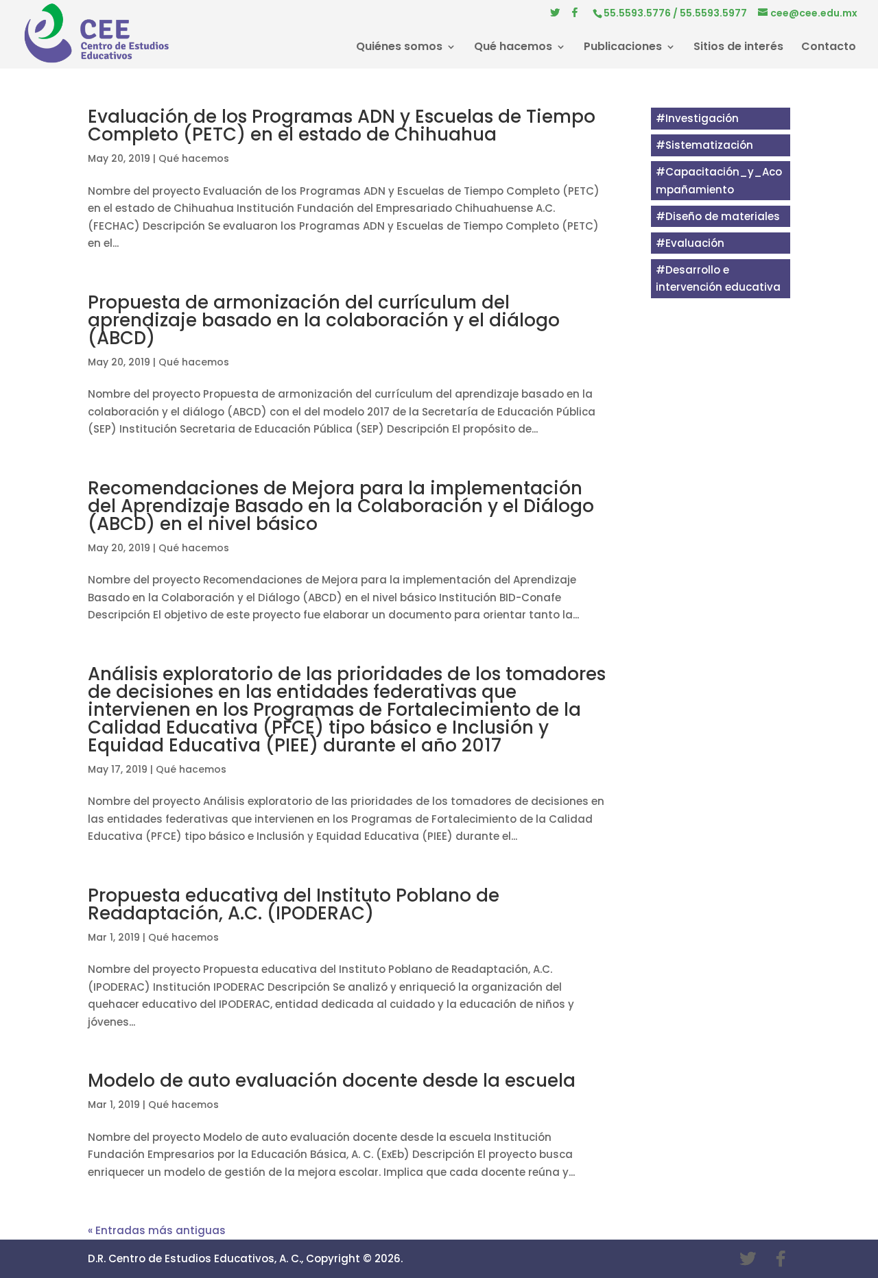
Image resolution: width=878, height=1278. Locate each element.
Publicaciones (623, 48)
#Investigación (697, 118)
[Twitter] (554, 16)
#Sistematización (704, 145)
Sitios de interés (738, 48)
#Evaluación (690, 243)
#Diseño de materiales (718, 216)
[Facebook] (574, 16)
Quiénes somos (399, 48)
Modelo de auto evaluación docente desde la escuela (332, 1080)
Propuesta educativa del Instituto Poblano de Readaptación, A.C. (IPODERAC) (293, 904)
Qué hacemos (513, 48)
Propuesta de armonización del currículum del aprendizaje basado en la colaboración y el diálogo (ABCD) (324, 320)
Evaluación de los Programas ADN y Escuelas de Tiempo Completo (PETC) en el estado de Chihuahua (341, 125)
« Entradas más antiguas (157, 1230)
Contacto (828, 48)
